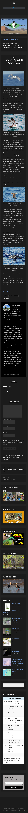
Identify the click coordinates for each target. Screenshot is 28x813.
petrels (16, 295)
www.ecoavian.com (9, 372)
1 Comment (14, 70)
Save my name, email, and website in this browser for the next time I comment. (13, 442)
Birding (13, 57)
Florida (5, 295)
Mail (6, 426)
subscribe (16, 45)
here (7, 766)
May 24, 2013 (14, 65)
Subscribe (13, 787)
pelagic (11, 295)
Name (7, 419)
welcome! (21, 47)
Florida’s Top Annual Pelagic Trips (14, 62)
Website (5, 432)
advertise (10, 45)
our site (12, 43)
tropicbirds (6, 298)
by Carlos (14, 68)
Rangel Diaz (7, 386)
